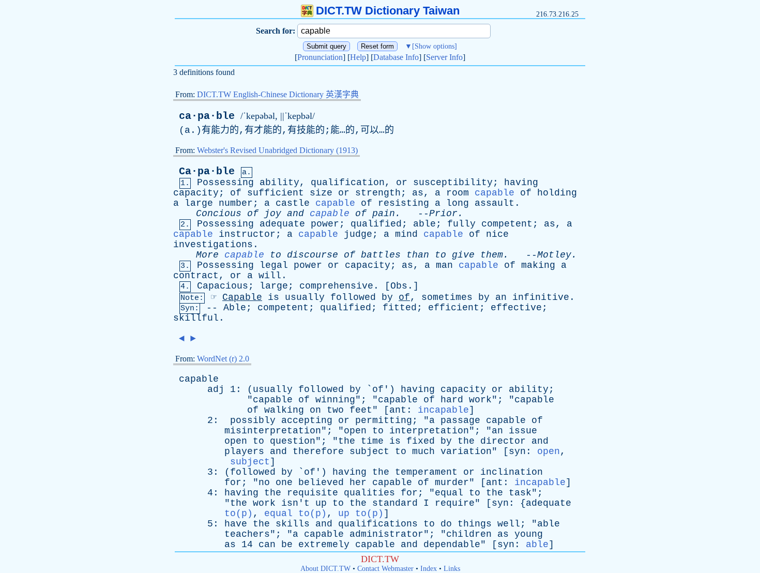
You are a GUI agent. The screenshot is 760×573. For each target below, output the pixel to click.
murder (452, 482)
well (508, 524)
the (346, 441)
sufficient (275, 193)
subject (369, 451)
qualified (376, 224)
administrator (386, 534)
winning (335, 400)
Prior (443, 213)
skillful (196, 318)
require (455, 503)
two (335, 410)
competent (507, 224)
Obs (398, 286)
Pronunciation (320, 57)
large (199, 203)
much (423, 451)
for (232, 482)
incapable (443, 410)
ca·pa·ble (207, 116)
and (295, 213)
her (358, 482)
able (424, 224)
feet (360, 410)
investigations (213, 244)
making (538, 265)
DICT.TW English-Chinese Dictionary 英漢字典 (278, 94)
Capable (242, 297)
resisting (403, 203)
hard (451, 400)
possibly (253, 420)
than (417, 255)
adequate (282, 224)
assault (494, 203)
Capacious (222, 286)
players (244, 451)
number (236, 203)
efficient (453, 308)
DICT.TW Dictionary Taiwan (388, 10)
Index (428, 568)
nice (497, 234)
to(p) (238, 513)
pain (383, 213)
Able (234, 308)
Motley (554, 255)
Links (452, 568)
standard (395, 503)
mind (406, 234)
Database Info (396, 57)
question (292, 441)
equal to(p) (295, 513)
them (491, 255)
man (444, 265)
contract (196, 275)
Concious (218, 213)
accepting (306, 420)
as (417, 193)
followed (353, 297)
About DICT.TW (325, 568)
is (273, 297)
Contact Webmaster (385, 568)
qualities (369, 493)
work (480, 400)
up (321, 503)
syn (517, 451)
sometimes (447, 297)
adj (215, 389)
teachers (247, 534)
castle (293, 203)
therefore (318, 451)
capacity (196, 193)
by (387, 297)
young (528, 534)
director (503, 441)
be (287, 544)
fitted (400, 308)
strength (378, 193)
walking (284, 410)
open (355, 431)
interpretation (429, 431)
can (267, 544)
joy (272, 213)
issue (523, 431)
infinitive (540, 297)
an (501, 297)
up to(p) (361, 513)
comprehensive (336, 286)
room (457, 193)
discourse (312, 255)
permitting (383, 420)
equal (449, 493)
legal (274, 265)
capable (494, 193)
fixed (420, 441)
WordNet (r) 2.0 (223, 358)
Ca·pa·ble (207, 171)
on (315, 410)
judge (358, 234)
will (270, 275)
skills (293, 524)
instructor (247, 234)
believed (321, 482)
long (457, 203)
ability (279, 182)
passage (460, 420)
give (463, 255)
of (235, 193)
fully (461, 224)
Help (358, 57)
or (401, 182)
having (521, 182)
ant (397, 410)
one (284, 482)
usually (305, 297)
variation (466, 451)
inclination (511, 472)
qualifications (378, 524)
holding (557, 193)
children (469, 534)
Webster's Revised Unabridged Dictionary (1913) (277, 150)
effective (516, 308)
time (372, 441)
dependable (451, 544)
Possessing (225, 182)
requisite (312, 493)
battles (381, 255)
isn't (295, 503)
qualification (348, 182)
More (207, 255)
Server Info (444, 57)
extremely (323, 544)
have (235, 524)
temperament (426, 472)
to (275, 255)
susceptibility (453, 182)
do (446, 524)
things (475, 524)
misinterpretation (272, 431)
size (321, 193)
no (264, 482)
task (520, 493)
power (325, 224)
